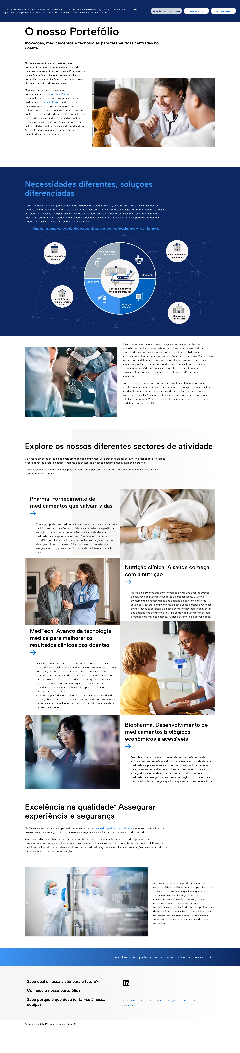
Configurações (223, 11)
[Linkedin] (126, 983)
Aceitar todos (196, 11)
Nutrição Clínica (51, 102)
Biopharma (54, 94)
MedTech (71, 102)
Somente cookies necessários (166, 11)
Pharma (65, 94)
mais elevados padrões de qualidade (111, 828)
